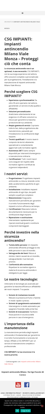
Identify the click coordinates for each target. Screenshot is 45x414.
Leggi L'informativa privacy (11, 393)
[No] (42, 406)
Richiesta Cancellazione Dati (33, 393)
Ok (17, 411)
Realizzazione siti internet (31, 395)
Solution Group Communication (18, 397)
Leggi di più (26, 411)
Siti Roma (35, 397)
